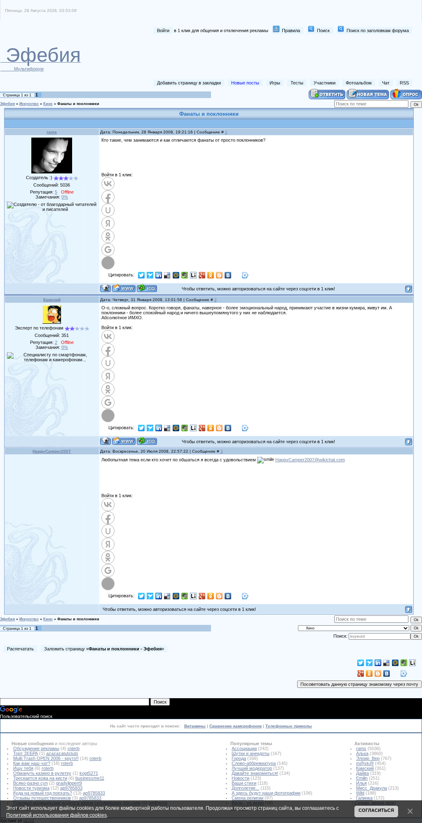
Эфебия (7, 104)
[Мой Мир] (176, 275)
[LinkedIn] (159, 275)
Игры (275, 82)
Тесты (297, 82)
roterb (74, 748)
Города (239, 758)
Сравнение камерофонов (235, 726)
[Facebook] (236, 275)
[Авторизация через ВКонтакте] (108, 183)
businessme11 (89, 778)
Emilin (362, 778)
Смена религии (247, 797)
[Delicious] (167, 275)
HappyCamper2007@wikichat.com (310, 459)
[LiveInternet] (193, 275)
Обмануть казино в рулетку (42, 773)
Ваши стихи (244, 783)
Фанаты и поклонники (78, 104)
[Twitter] (141, 275)
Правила (290, 30)
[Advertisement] (262, 56)
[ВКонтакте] (228, 275)
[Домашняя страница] (124, 288)
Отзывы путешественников (42, 797)
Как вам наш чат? (31, 763)
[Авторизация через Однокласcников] (108, 236)
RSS (404, 82)
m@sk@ (365, 763)
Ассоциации (244, 748)
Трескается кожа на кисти (40, 778)
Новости (240, 778)
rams (52, 132)
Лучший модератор (252, 768)
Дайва (362, 773)
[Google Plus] (202, 275)
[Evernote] (185, 275)
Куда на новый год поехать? (42, 792)
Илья (361, 783)
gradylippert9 (69, 783)
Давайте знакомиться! (255, 773)
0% (64, 196)
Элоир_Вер (368, 758)
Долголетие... (245, 788)
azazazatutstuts (62, 753)
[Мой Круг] (245, 275)
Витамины (195, 726)
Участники (324, 82)
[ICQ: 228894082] (147, 288)
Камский (52, 299)
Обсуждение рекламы (36, 748)
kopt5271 (89, 773)
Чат (386, 82)
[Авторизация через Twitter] (108, 262)
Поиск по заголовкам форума (377, 30)
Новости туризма (31, 788)
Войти (163, 30)
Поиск (323, 30)
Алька (362, 753)
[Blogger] (219, 275)
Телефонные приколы (288, 726)
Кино (48, 104)
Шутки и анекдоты (251, 753)
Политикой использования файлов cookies (56, 815)
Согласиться (376, 810)
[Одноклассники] (210, 275)
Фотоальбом (358, 82)
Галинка (364, 797)
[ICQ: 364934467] (147, 441)
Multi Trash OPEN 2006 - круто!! (46, 758)
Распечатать (20, 648)
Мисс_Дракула (371, 788)
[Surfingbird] (150, 275)
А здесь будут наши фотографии (266, 792)
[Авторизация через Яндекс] (108, 223)
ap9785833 (71, 788)
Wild (360, 792)
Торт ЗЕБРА (25, 753)
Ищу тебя (23, 768)
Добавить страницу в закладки (189, 82)
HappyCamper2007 (52, 451)
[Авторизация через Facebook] (108, 196)
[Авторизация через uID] (108, 210)
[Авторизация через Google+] (108, 249)
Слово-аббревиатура (254, 763)
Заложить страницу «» (104, 648)
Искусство (29, 104)
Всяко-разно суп (30, 783)
